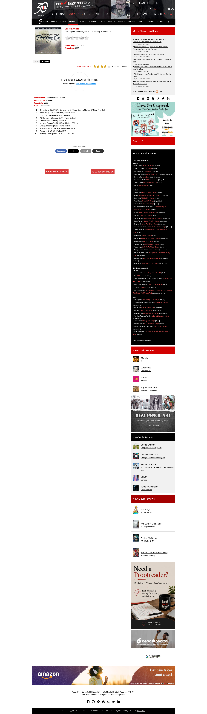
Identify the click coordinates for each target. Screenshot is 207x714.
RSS (160, 91)
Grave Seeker (146, 490)
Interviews (92, 21)
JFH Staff (115, 692)
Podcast (131, 21)
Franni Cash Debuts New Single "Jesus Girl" (149, 54)
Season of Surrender (149, 390)
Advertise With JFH (127, 692)
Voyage (144, 381)
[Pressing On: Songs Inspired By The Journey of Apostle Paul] (48, 41)
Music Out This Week (144, 153)
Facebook (61, 151)
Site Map (106, 692)
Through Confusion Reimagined (153, 458)
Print (98, 151)
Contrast (144, 480)
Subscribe (115, 695)
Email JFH (97, 692)
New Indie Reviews (143, 437)
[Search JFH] (168, 22)
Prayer (106, 695)
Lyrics (103, 21)
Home (45, 21)
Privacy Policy (141, 711)
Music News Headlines (145, 31)
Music (53, 21)
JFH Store (86, 695)
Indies (82, 21)
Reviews (72, 21)
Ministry (110, 21)
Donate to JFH (97, 695)
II (141, 361)
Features (150, 21)
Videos (140, 21)
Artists (62, 21)
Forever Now (146, 371)
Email (85, 151)
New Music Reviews (144, 350)
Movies (120, 21)
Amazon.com (44, 106)
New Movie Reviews (144, 498)
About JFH (76, 692)
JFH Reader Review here (86, 83)
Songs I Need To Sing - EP (151, 448)
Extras (160, 21)
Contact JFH (87, 692)
